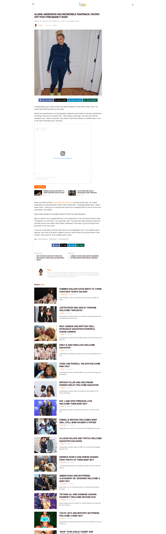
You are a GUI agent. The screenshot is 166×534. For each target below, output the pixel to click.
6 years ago (69, 334)
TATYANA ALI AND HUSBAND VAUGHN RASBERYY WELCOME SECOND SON (77, 495)
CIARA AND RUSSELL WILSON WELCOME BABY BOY (79, 365)
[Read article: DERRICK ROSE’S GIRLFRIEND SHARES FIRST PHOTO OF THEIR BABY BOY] (45, 464)
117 (75, 334)
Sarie (41, 25)
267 (78, 425)
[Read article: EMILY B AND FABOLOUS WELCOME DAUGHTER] (45, 352)
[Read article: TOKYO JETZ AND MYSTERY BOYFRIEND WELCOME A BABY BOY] (45, 520)
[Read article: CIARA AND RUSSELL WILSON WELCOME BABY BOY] (45, 370)
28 (74, 406)
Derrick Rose (53, 239)
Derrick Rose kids (63, 239)
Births (55, 25)
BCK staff (63, 425)
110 (75, 350)
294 (75, 313)
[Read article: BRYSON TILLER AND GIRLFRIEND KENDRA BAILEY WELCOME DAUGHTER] (45, 389)
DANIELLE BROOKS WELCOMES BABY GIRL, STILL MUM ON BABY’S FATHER (78, 421)
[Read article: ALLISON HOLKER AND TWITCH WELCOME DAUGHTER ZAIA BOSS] (45, 445)
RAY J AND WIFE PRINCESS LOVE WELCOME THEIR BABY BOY (75, 402)
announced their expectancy (62, 202)
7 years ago (69, 387)
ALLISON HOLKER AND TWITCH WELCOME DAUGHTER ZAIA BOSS (80, 439)
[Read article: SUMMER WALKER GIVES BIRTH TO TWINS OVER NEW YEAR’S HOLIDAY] (45, 296)
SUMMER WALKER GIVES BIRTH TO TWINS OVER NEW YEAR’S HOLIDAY (80, 290)
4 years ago (73, 294)
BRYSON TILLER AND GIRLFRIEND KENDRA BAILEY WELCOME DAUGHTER (78, 383)
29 (74, 387)
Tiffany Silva (64, 294)
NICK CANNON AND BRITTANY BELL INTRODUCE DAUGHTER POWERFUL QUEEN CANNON (77, 329)
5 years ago (69, 313)
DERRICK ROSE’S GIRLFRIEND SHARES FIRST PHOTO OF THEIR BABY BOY (78, 458)
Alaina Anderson (42, 239)
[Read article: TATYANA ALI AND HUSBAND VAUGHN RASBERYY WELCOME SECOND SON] (45, 501)
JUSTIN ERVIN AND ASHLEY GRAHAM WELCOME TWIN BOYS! (77, 309)
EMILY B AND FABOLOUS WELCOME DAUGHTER (77, 346)
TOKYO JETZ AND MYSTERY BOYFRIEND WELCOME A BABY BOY (79, 514)
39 (74, 443)
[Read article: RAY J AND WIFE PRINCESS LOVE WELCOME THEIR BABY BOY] (45, 408)
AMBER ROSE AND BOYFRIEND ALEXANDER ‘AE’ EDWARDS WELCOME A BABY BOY (79, 478)
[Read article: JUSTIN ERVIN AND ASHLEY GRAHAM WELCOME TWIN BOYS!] (45, 314)
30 (77, 462)
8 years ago (48, 25)
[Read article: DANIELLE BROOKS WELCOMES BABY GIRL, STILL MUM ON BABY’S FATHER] (45, 426)
